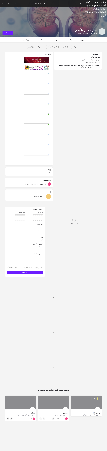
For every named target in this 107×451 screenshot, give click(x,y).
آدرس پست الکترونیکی (37, 244)
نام (42, 237)
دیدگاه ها (69, 40)
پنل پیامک (46, 3)
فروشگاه (21, 3)
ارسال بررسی (25, 272)
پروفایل (82, 40)
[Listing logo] (102, 31)
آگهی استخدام (38, 3)
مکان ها (8, 3)
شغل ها (41, 40)
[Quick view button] (44, 418)
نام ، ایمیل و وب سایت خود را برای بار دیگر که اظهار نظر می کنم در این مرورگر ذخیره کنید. (24, 268)
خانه (52, 3)
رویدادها (55, 40)
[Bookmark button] (40, 418)
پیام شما (41, 250)
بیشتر (15, 3)
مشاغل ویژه (29, 3)
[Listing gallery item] (50, 173)
